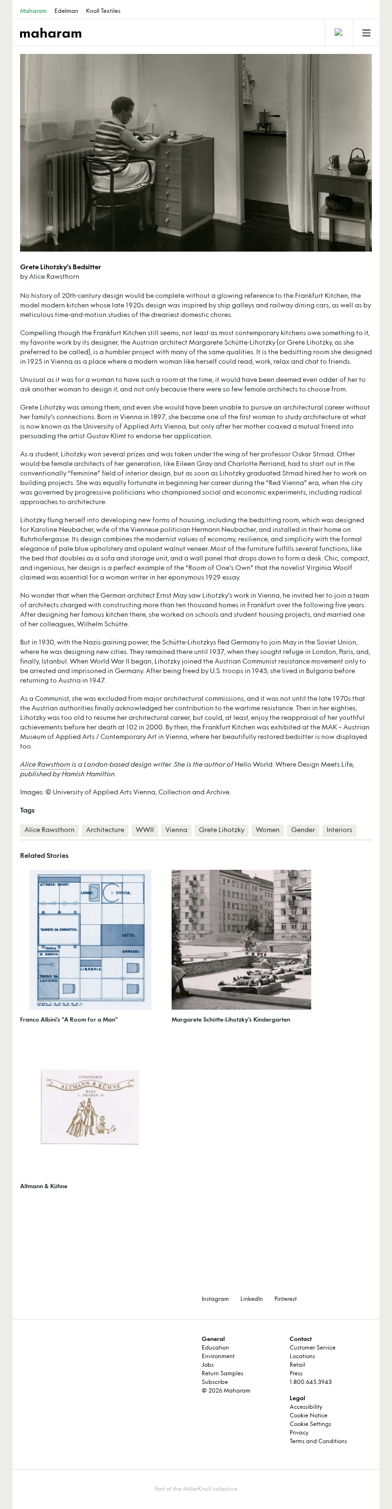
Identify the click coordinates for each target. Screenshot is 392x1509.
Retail (297, 1365)
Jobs (208, 1365)
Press (296, 1374)
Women (268, 830)
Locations (302, 1356)
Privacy (299, 1433)
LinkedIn (251, 1299)
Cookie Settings (310, 1424)
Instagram (215, 1299)
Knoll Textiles (103, 11)
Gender (303, 830)
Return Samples (222, 1374)
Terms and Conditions (318, 1441)
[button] (108, 153)
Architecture (105, 830)
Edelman (66, 11)
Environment (218, 1356)
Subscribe (215, 1382)
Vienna (176, 830)
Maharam (33, 11)
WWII (145, 830)
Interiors (339, 830)
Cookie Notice (308, 1416)
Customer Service (313, 1348)
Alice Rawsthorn (45, 765)
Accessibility (306, 1407)
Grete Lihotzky (221, 830)
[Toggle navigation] (338, 32)
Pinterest (285, 1299)
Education (215, 1348)
